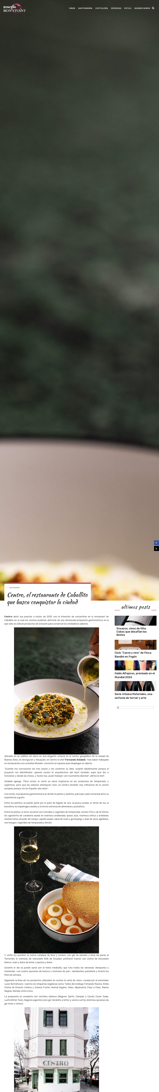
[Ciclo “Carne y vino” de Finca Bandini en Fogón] (136, 645)
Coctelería (101, 8)
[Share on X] (156, 548)
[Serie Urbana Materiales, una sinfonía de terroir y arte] (136, 686)
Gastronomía (85, 8)
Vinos (72, 8)
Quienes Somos (142, 8)
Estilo (127, 8)
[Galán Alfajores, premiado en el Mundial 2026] (136, 665)
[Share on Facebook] (156, 542)
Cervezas (116, 8)
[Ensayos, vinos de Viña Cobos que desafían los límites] (136, 621)
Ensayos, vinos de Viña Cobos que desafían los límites (132, 632)
